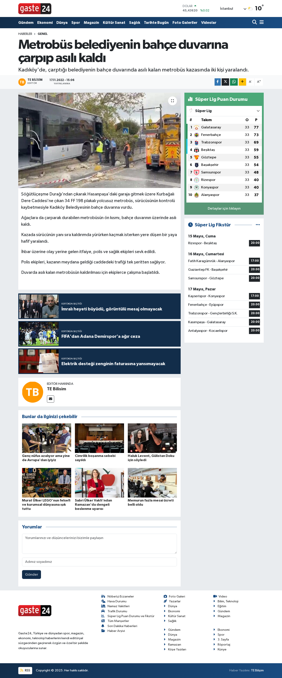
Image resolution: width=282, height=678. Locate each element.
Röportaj (224, 644)
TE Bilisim (56, 389)
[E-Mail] (50, 399)
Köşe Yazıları (177, 649)
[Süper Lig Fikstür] (258, 225)
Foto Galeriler (185, 22)
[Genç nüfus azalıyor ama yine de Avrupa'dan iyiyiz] (46, 438)
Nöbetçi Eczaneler (121, 596)
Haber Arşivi (116, 631)
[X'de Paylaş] (225, 82)
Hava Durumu (117, 601)
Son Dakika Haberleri (122, 626)
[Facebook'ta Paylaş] (218, 82)
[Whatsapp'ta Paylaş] (234, 82)
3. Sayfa (223, 639)
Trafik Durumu (117, 611)
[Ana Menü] (261, 22)
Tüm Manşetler (118, 621)
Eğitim (222, 606)
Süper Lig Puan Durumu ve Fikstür (131, 616)
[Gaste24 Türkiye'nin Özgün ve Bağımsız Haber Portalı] (34, 8)
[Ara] (255, 22)
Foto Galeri (177, 596)
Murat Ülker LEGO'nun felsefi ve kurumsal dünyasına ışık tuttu (46, 505)
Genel (43, 34)
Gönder (31, 575)
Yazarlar (175, 601)
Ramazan (174, 644)
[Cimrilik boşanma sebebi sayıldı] (99, 438)
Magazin (91, 22)
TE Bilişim (257, 670)
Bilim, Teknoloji (228, 601)
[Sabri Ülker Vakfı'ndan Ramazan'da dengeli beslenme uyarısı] (99, 483)
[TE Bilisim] (32, 392)
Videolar (208, 22)
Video (223, 596)
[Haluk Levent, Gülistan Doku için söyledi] (152, 438)
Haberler (25, 34)
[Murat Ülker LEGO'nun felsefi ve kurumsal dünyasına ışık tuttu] (46, 483)
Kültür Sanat (114, 22)
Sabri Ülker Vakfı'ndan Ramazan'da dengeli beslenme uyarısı (93, 505)
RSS (27, 670)
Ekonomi (45, 22)
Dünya (62, 22)
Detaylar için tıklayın (224, 208)
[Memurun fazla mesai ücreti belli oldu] (152, 483)
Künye (222, 649)
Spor (75, 22)
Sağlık (134, 22)
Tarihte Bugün (156, 22)
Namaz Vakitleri (119, 606)
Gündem (25, 22)
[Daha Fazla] (242, 82)
